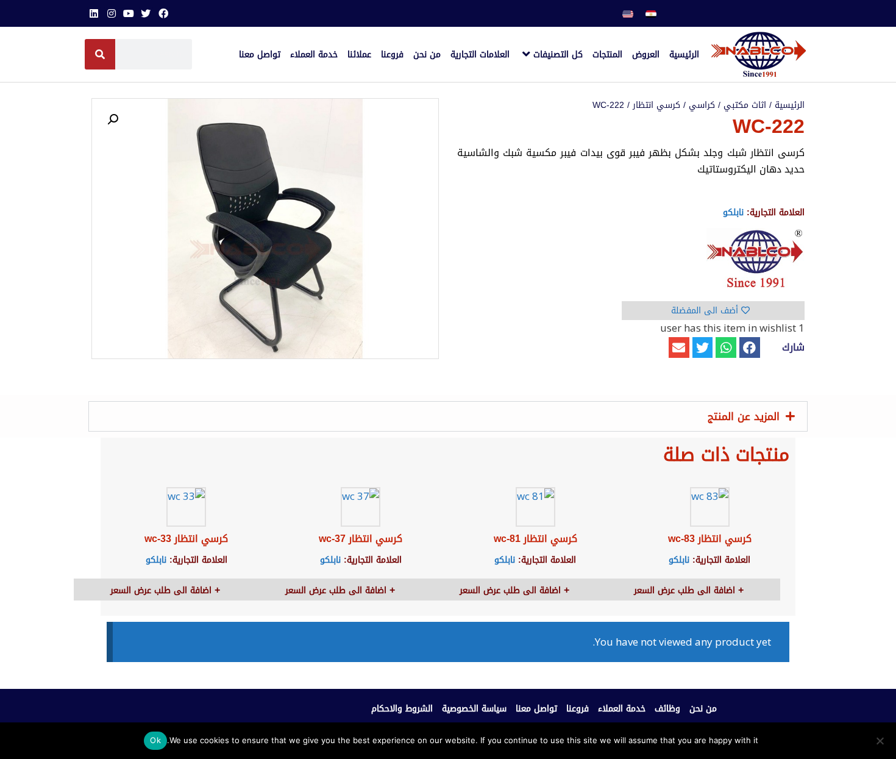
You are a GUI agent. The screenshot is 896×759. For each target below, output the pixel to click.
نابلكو (733, 212)
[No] (881, 741)
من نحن (703, 708)
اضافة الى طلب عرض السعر (686, 590)
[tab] (448, 416)
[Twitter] (145, 13)
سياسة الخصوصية (474, 708)
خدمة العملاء (621, 708)
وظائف (667, 708)
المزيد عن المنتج (744, 416)
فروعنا (577, 708)
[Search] (100, 54)
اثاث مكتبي (745, 105)
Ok (155, 740)
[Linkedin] (94, 13)
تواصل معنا (536, 708)
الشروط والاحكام (402, 708)
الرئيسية (790, 105)
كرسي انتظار (656, 105)
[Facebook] (163, 13)
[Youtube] (128, 13)
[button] (749, 347)
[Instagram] (111, 13)
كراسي (702, 105)
